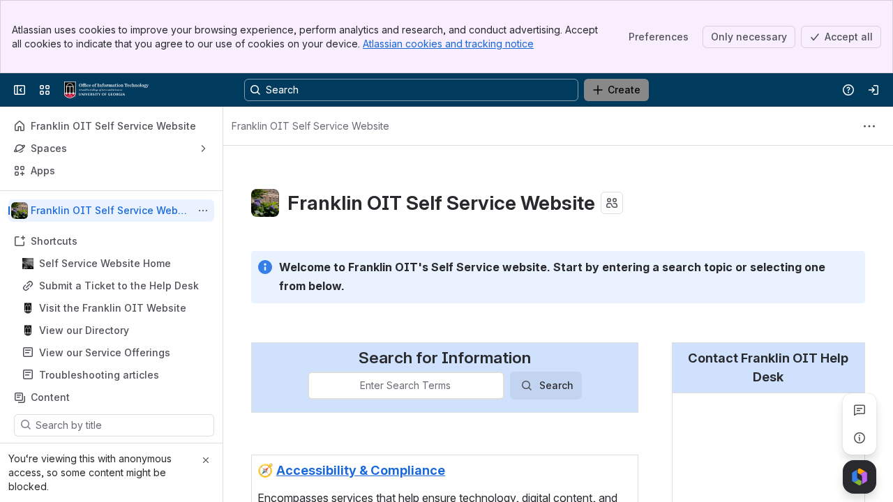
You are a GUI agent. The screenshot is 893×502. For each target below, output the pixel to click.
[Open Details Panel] (859, 438)
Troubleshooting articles (99, 375)
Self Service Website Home (105, 263)
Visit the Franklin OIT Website (112, 308)
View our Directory (84, 330)
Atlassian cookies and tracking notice (448, 44)
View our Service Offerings (104, 352)
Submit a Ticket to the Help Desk (119, 285)
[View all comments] (859, 410)
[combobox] (317, 386)
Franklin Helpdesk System (743, 454)
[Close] (205, 460)
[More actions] (203, 210)
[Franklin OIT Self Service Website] (106, 90)
